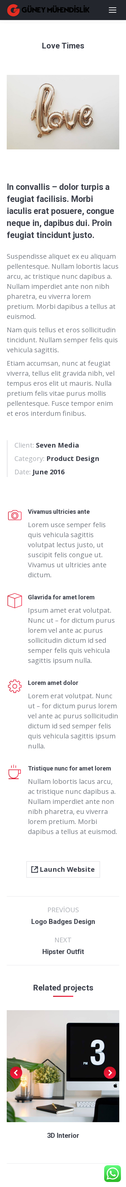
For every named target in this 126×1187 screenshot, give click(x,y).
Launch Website (66, 869)
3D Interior (63, 1136)
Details (72, 1066)
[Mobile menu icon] (112, 10)
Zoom (54, 1066)
